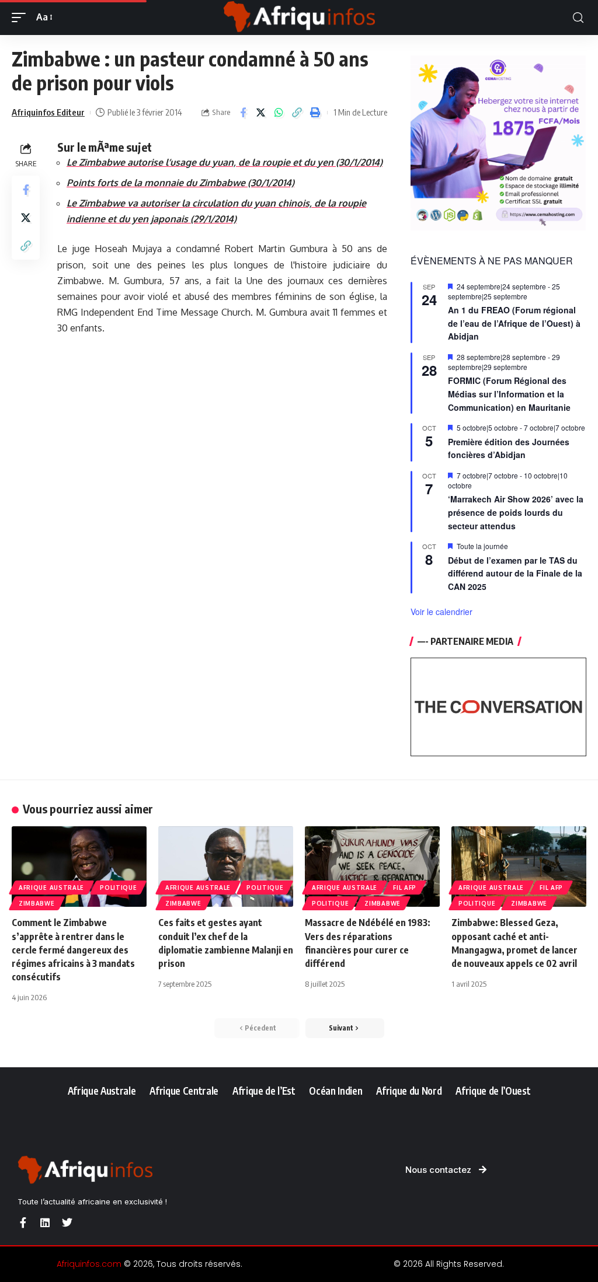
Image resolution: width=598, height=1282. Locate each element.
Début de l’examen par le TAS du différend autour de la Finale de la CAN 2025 (515, 573)
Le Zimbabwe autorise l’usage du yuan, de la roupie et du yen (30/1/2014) (225, 162)
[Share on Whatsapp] (279, 112)
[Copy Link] (297, 112)
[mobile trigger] (22, 17)
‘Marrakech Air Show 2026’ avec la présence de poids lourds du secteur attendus (515, 512)
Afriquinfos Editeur (48, 112)
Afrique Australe (51, 887)
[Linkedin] (45, 1222)
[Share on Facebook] (243, 112)
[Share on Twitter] (261, 112)
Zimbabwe (37, 903)
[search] (578, 18)
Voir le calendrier (441, 611)
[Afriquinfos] (299, 17)
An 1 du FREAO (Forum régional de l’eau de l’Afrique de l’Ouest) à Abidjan (514, 323)
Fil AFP (404, 887)
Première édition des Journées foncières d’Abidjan (508, 448)
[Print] (315, 112)
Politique (118, 887)
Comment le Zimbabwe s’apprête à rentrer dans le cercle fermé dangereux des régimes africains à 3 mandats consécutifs (73, 950)
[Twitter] (67, 1222)
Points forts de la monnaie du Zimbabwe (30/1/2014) (180, 182)
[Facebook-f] (23, 1222)
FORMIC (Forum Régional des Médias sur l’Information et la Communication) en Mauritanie (509, 394)
